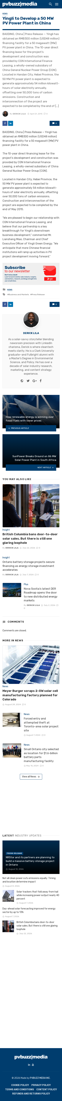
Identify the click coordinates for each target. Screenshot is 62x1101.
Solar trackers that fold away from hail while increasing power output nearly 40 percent (38, 895)
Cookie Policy (20, 1085)
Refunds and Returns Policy (31, 1093)
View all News (29, 776)
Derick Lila (19, 114)
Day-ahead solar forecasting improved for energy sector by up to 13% (29, 910)
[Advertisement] (27, 805)
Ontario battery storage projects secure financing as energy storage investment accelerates (28, 565)
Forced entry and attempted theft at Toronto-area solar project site (41, 724)
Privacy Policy (41, 1085)
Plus (26, 584)
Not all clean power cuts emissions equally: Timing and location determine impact (29, 880)
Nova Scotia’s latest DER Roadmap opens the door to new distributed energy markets (40, 594)
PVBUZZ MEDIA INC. (40, 1078)
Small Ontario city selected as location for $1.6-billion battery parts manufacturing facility (41, 755)
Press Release (38, 294)
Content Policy (46, 1089)
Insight (6, 529)
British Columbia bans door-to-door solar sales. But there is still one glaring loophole (30, 538)
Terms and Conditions (19, 1089)
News (5, 13)
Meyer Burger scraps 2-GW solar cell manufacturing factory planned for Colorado (30, 695)
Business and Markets (19, 294)
